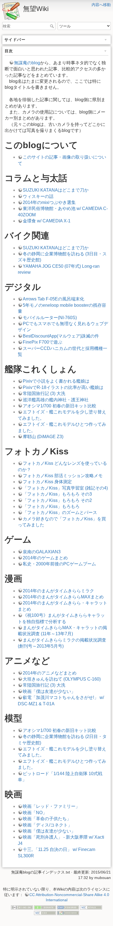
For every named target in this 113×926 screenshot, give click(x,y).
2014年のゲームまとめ (45, 557)
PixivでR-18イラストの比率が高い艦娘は (63, 387)
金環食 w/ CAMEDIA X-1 (46, 221)
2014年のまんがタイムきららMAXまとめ (63, 597)
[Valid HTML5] (91, 907)
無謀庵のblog (27, 62)
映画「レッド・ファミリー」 (51, 806)
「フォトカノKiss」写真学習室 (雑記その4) (65, 488)
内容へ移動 (101, 4)
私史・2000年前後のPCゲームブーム (59, 564)
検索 (52, 26)
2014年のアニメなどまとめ (50, 673)
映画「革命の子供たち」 (47, 818)
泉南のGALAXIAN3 (42, 551)
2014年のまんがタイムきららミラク (58, 590)
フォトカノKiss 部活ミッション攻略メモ (63, 475)
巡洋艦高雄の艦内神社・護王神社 (56, 399)
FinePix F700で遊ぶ (42, 342)
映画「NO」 (35, 812)
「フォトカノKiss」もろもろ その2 (57, 500)
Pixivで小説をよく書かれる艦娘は (56, 381)
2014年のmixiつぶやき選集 (49, 202)
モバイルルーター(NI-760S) (50, 317)
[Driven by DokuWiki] (68, 912)
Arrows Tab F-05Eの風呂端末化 (53, 299)
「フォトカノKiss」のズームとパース (60, 512)
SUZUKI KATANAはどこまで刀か (56, 190)
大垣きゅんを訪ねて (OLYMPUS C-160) (62, 679)
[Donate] (45, 907)
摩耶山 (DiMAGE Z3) (43, 436)
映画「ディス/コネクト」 (47, 825)
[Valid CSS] (45, 912)
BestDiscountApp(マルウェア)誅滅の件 (61, 336)
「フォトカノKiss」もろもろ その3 (57, 494)
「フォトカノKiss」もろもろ (51, 506)
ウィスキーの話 (38, 196)
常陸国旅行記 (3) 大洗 (44, 393)
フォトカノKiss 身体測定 (47, 481)
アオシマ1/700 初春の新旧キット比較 (59, 405)
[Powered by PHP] (68, 907)
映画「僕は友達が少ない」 (49, 691)
